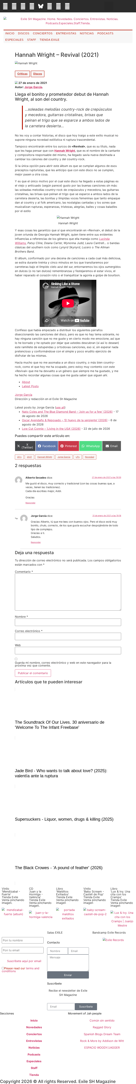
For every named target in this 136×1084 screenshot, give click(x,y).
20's (19, 457)
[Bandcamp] (67, 6)
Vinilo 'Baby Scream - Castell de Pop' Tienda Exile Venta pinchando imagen (94, 896)
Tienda (34, 1075)
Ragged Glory (102, 1027)
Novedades (34, 1027)
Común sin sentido (102, 1020)
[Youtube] (58, 6)
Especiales (14, 39)
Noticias (87, 33)
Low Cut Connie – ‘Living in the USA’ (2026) (51, 428)
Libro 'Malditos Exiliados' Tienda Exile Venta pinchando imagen (67, 896)
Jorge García (33, 87)
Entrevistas (66, 33)
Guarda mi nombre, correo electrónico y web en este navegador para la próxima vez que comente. (63, 664)
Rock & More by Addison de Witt (102, 1041)
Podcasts (105, 33)
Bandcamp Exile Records (109, 932)
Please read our (20, 970)
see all (60, 407)
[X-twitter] (14, 6)
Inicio (10, 33)
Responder (30, 503)
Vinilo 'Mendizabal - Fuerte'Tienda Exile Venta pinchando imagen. (13, 896)
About (26, 382)
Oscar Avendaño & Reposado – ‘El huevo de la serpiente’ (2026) (64, 420)
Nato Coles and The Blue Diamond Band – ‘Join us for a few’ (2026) (67, 411)
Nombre (21, 616)
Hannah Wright (64, 150)
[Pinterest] (49, 6)
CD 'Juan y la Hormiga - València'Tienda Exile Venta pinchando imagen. (40, 897)
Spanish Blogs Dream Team (102, 1034)
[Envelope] (76, 6)
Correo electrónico (28, 631)
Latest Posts (30, 386)
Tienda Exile (50, 39)
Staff (31, 39)
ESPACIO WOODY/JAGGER (102, 1047)
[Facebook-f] (5, 6)
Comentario (24, 571)
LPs (78, 457)
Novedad (89, 457)
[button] (108, 6)
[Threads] (32, 6)
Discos (23, 33)
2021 (29, 457)
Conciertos (43, 33)
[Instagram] (23, 6)
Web (18, 645)
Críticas (22, 73)
